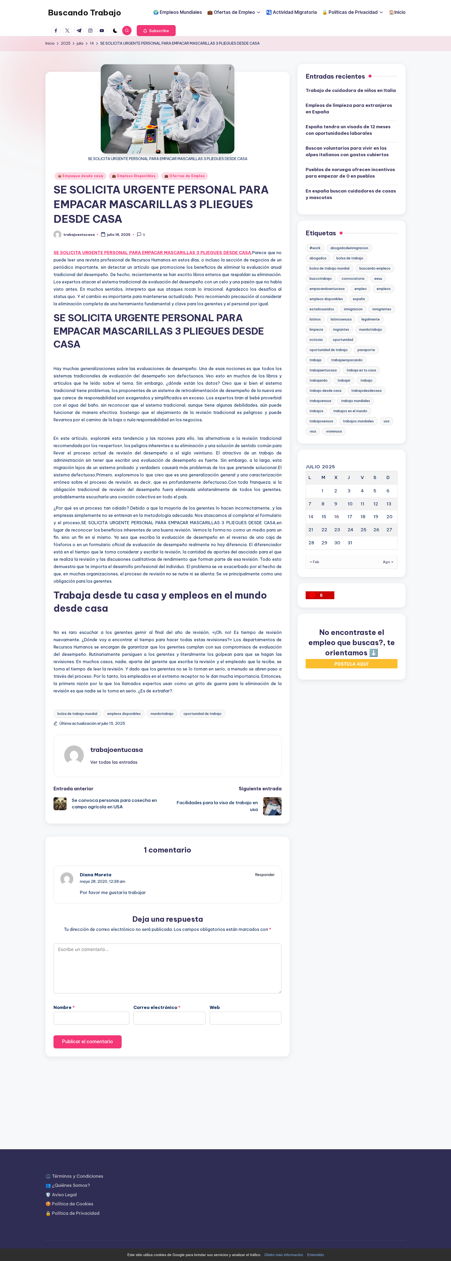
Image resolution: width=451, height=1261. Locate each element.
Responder (265, 874)
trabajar (344, 380)
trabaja (315, 360)
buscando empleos (374, 268)
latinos (315, 319)
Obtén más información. (284, 1255)
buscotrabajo (321, 278)
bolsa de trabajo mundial (77, 713)
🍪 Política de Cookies (69, 1204)
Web (215, 1007)
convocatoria (353, 278)
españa (359, 299)
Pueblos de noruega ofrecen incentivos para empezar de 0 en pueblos (350, 173)
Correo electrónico (156, 1007)
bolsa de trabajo (349, 258)
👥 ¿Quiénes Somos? (67, 1185)
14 (310, 516)
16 (336, 516)
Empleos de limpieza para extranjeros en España (349, 108)
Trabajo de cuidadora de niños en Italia (351, 90)
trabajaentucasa (323, 370)
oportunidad (343, 339)
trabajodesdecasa (366, 390)
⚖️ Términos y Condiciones (74, 1176)
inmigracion (353, 309)
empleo (360, 289)
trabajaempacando (347, 360)
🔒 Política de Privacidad (72, 1213)
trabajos (316, 411)
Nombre (64, 1007)
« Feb (314, 561)
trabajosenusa (321, 421)
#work (315, 248)
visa (313, 431)
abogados (318, 258)
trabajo (366, 380)
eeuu (378, 278)
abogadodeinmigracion (349, 248)
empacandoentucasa (327, 289)
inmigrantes (381, 309)
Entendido (315, 1255)
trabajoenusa (320, 401)
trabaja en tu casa (361, 370)
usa (386, 421)
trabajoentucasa (116, 750)
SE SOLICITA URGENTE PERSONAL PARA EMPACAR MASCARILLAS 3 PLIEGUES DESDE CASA (152, 252)
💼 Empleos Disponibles (133, 176)
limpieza (316, 329)
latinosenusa (341, 319)
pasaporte (366, 350)
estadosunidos (322, 309)
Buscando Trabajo (84, 12)
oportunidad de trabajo (202, 713)
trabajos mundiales (358, 421)
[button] (156, 30)
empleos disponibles (124, 713)
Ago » (388, 561)
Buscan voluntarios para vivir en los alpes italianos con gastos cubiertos (347, 151)
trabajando (319, 380)
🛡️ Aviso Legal (61, 1195)
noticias (316, 339)
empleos (384, 289)
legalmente (370, 319)
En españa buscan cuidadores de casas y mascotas (351, 194)
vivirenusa (334, 431)
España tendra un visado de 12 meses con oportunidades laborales (348, 130)
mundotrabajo (162, 713)
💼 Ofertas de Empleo (184, 176)
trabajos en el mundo (350, 411)
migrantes (341, 329)
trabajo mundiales (355, 401)
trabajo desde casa (325, 390)
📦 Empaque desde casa (80, 176)
